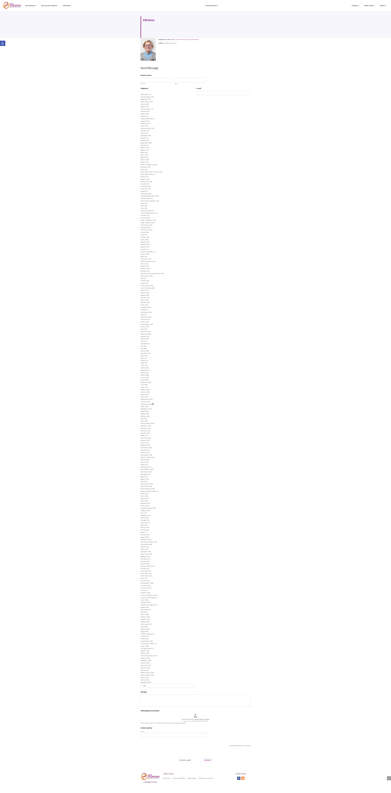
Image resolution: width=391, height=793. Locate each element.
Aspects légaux (191, 778)
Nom (176, 83)
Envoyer (143, 740)
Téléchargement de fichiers (150, 711)
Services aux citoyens (49, 5)
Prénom (143, 83)
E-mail (199, 88)
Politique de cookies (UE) (206, 778)
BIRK (173, 39)
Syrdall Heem (195, 39)
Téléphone (145, 88)
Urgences (355, 5)
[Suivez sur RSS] (242, 778)
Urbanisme (67, 5)
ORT (189, 39)
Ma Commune (30, 5)
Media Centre (369, 5)
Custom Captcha (147, 728)
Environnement (211, 5)
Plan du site (166, 778)
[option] (167, 94)
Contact (382, 5)
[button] (2, 43)
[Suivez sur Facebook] (238, 778)
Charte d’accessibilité (178, 778)
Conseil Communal (181, 39)
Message (144, 692)
